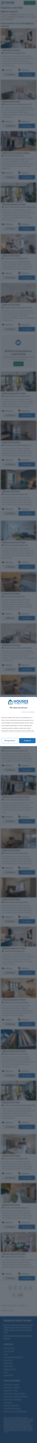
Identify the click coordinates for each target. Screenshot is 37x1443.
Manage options (9, 740)
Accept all (27, 740)
